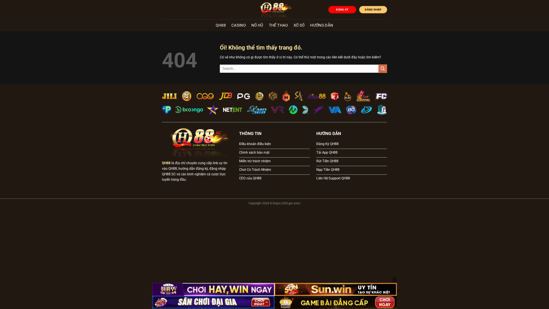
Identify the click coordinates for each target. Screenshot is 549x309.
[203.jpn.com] (275, 9)
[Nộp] (383, 68)
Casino (238, 25)
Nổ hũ (257, 25)
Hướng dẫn (321, 25)
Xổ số (299, 25)
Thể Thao (278, 25)
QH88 (221, 25)
